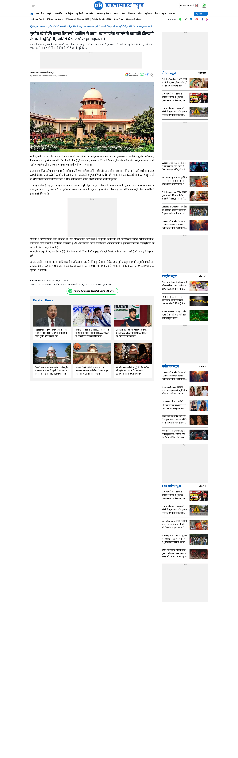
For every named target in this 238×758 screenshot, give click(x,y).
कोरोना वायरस (60, 285)
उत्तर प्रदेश (40, 14)
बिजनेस (131, 14)
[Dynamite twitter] (186, 19)
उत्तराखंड (89, 14)
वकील (98, 285)
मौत (92, 285)
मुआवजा (85, 285)
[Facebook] (147, 75)
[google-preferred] (132, 75)
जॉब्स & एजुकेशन (144, 14)
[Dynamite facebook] (202, 19)
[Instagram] (207, 19)
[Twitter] (152, 75)
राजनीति (58, 14)
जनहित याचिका (74, 285)
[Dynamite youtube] (197, 19)
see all (202, 367)
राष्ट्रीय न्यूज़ (169, 277)
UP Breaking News (55, 19)
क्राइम (116, 14)
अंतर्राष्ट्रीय (68, 14)
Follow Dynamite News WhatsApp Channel (94, 291)
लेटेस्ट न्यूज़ (169, 74)
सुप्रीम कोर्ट (107, 285)
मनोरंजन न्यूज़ (170, 367)
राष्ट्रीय (49, 14)
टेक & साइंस (160, 14)
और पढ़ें (202, 74)
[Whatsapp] (70, 291)
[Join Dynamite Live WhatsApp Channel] (180, 19)
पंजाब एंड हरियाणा (103, 14)
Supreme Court (46, 285)
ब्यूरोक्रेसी (79, 14)
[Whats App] (142, 75)
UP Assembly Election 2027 (77, 19)
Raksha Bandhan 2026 (101, 19)
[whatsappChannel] (204, 5)
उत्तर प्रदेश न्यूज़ (171, 486)
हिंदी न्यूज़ (34, 27)
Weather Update (133, 19)
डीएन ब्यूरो (50, 73)
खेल (123, 14)
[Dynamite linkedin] (191, 19)
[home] (31, 14)
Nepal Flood (38, 19)
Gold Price (118, 19)
